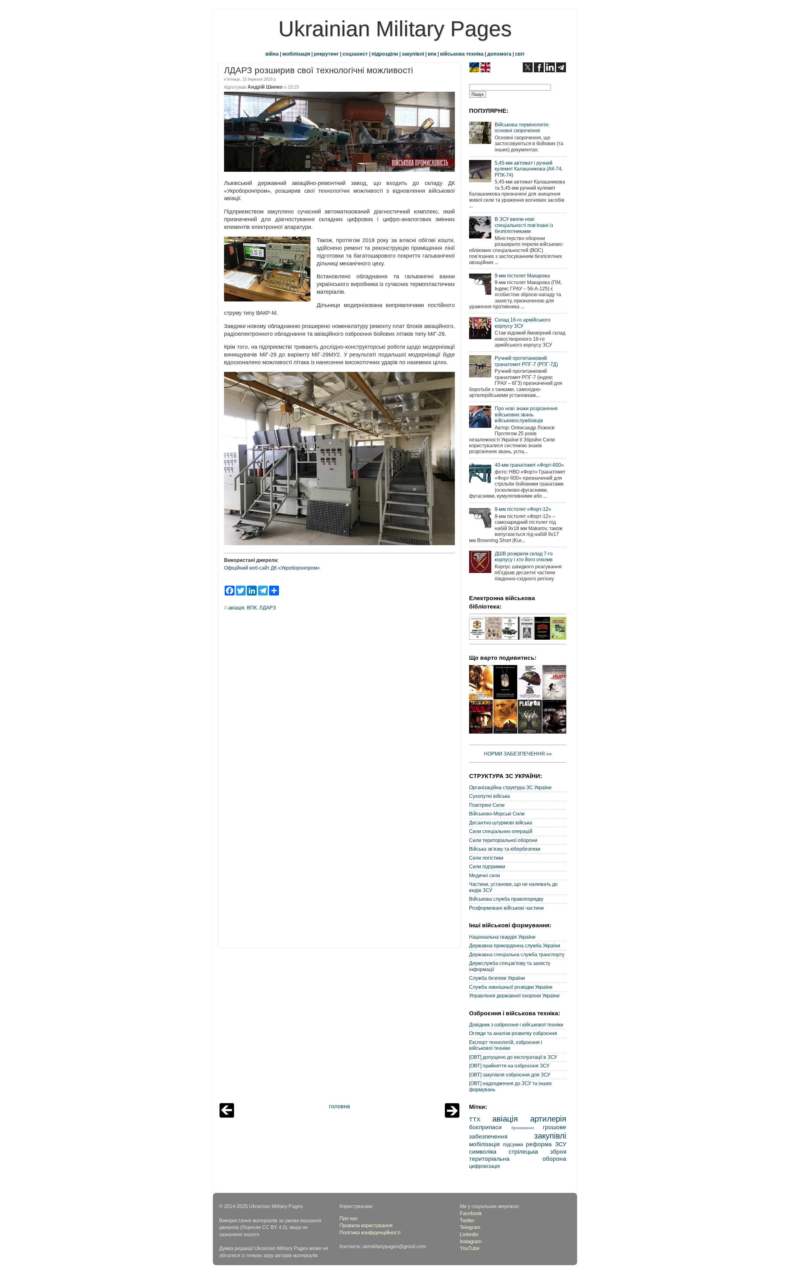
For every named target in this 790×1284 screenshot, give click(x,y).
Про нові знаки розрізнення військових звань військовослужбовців (526, 414)
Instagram (470, 1241)
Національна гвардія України (502, 937)
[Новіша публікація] (227, 1116)
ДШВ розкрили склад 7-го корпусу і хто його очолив (524, 556)
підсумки (513, 1144)
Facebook (471, 1213)
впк (432, 54)
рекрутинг (326, 54)
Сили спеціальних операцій (500, 831)
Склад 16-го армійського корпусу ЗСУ (523, 322)
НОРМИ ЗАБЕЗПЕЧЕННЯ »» (518, 753)
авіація (236, 607)
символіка (483, 1151)
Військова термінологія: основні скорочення (522, 127)
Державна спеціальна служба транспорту (516, 954)
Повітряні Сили (487, 805)
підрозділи (385, 54)
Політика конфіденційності (370, 1232)
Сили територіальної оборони (503, 840)
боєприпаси (485, 1127)
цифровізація (484, 1166)
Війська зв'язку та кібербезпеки (504, 849)
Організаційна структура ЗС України (510, 787)
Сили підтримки (487, 866)
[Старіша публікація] (452, 1116)
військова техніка (462, 54)
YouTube (470, 1248)
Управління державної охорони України (514, 995)
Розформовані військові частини (506, 908)
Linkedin (469, 1234)
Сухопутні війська (489, 796)
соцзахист (355, 54)
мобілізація (296, 54)
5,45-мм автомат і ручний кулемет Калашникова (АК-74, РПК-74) (529, 169)
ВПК (252, 607)
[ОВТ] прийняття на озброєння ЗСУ (509, 1065)
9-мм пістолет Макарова (522, 275)
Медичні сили (484, 875)
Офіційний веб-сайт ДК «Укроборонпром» (272, 567)
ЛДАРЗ (267, 607)
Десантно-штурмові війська (500, 822)
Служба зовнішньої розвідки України (510, 987)
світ (520, 54)
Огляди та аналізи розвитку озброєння (513, 1033)
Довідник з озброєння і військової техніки (516, 1024)
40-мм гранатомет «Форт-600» (529, 465)
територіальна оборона (517, 1158)
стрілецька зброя (537, 1151)
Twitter (467, 1220)
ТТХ (474, 1119)
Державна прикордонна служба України (514, 945)
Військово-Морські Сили (497, 813)
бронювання (522, 1128)
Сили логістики (486, 858)
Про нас (348, 1218)
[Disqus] (339, 699)
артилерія (548, 1118)
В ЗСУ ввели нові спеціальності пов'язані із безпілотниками (524, 225)
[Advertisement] (339, 1027)
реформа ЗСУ (546, 1144)
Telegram (470, 1227)
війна (272, 54)
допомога (499, 54)
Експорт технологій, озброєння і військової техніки (505, 1045)
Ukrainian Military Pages (395, 29)
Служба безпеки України (497, 978)
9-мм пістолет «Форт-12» (523, 509)
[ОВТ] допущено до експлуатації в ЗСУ (513, 1057)
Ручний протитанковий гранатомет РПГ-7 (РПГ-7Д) (526, 361)
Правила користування (366, 1225)
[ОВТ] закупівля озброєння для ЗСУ (509, 1074)
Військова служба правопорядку (506, 899)
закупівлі (413, 54)
